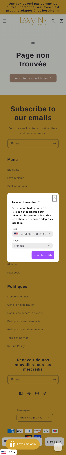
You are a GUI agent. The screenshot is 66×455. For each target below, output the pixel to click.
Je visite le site (43, 255)
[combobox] (30, 234)
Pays (14, 228)
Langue (16, 240)
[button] (54, 198)
